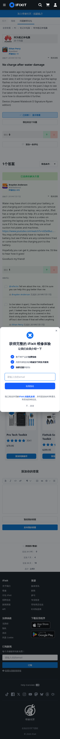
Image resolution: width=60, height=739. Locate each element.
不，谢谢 (30, 405)
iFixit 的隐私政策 (27, 396)
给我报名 (30, 386)
